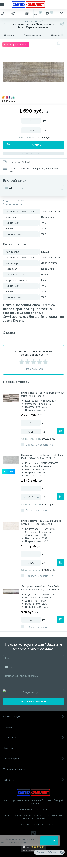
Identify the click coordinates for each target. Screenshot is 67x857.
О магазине (10, 737)
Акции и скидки (12, 716)
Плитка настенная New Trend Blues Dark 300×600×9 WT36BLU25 (42, 457)
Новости (8, 748)
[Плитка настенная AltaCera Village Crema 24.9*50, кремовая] (11, 526)
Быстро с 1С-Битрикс (47, 852)
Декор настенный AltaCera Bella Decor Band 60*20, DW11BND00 (40, 588)
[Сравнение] (28, 13)
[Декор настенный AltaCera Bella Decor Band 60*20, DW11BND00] (11, 591)
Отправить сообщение (33, 701)
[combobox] (7, 188)
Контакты (8, 779)
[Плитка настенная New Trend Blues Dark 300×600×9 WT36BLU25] (11, 460)
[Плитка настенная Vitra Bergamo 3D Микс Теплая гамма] (11, 398)
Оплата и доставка (14, 769)
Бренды (7, 727)
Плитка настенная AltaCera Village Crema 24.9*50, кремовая (41, 522)
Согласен (49, 840)
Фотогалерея (11, 758)
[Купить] (60, 431)
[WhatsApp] (33, 833)
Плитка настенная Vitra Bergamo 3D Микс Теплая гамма (42, 394)
